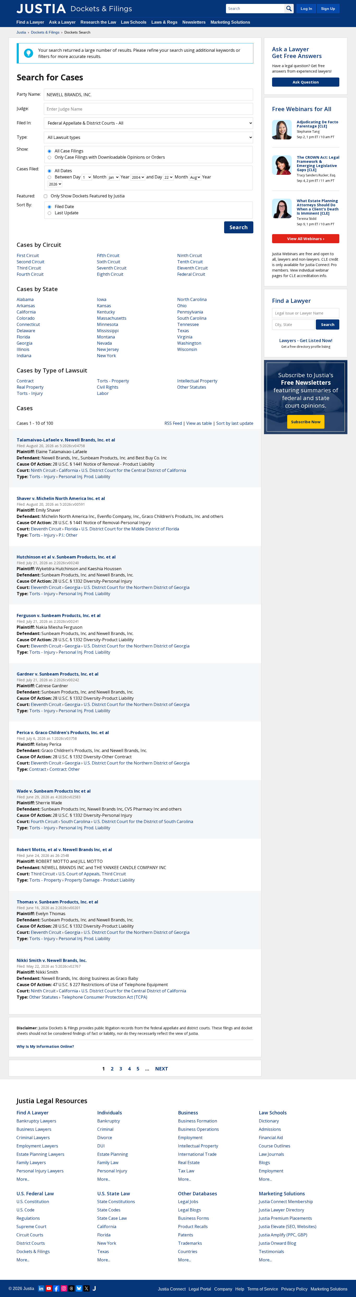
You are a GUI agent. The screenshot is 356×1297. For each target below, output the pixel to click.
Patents (185, 1235)
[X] (86, 1288)
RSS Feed (173, 423)
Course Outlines (274, 1146)
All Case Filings (69, 151)
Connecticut (28, 324)
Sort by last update (234, 423)
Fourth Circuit (30, 274)
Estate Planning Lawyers (40, 1154)
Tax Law (186, 1171)
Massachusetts (111, 318)
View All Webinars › (305, 238)
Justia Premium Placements (285, 1218)
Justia (28, 1288)
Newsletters (194, 22)
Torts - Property (113, 381)
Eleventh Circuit (192, 268)
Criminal (105, 1129)
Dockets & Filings (33, 1251)
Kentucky (106, 312)
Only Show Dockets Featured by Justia (88, 196)
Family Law (107, 1162)
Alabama (25, 299)
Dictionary (269, 1121)
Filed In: (24, 123)
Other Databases (197, 1193)
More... (22, 1179)
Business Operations (198, 1129)
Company (223, 1289)
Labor (103, 393)
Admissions (270, 1129)
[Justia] (41, 8)
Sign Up (328, 9)
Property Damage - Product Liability (100, 880)
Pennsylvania (190, 312)
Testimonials (271, 1251)
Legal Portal (200, 1289)
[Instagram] (64, 1288)
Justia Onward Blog (277, 1243)
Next (161, 1068)
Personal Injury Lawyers (40, 1171)
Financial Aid (271, 1137)
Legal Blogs (189, 1210)
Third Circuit (29, 268)
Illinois (23, 349)
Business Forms (193, 1218)
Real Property (30, 387)
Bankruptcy (108, 1121)
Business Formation (197, 1121)
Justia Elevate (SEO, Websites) (287, 1226)
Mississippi (108, 330)
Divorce (104, 1137)
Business (188, 1112)
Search (239, 227)
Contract (25, 381)
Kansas (104, 306)
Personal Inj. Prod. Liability (84, 476)
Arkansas (26, 306)
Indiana (24, 355)
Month (99, 177)
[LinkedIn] (41, 1288)
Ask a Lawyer (63, 22)
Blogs (264, 1162)
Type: (22, 137)
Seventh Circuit (111, 268)
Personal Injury (112, 1171)
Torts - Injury (30, 393)
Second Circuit (30, 262)
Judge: (23, 108)
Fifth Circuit (108, 255)
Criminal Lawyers (33, 1137)
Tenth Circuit (190, 262)
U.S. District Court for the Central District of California (133, 470)
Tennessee (188, 324)
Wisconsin (187, 349)
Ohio (182, 306)
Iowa (101, 299)
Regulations (28, 1218)
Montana (106, 337)
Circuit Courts (29, 1235)
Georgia (24, 343)
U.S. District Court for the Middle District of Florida (130, 529)
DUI (101, 1146)
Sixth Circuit (108, 262)
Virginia (184, 337)
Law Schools (133, 22)
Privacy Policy (294, 1289)
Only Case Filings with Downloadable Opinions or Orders (110, 157)
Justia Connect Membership (286, 1201)
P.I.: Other (68, 535)
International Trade (197, 1154)
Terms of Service (262, 1289)
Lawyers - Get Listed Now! (305, 340)
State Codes (108, 1210)
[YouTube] (49, 1288)
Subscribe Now (306, 421)
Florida (23, 337)
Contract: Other (65, 769)
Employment (190, 1137)
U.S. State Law (113, 1193)
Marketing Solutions (230, 22)
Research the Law (98, 22)
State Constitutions (116, 1201)
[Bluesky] (79, 1288)
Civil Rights (107, 387)
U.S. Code (25, 1210)
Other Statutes (191, 387)
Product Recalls (193, 1226)
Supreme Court (31, 1226)
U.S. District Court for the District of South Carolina (143, 821)
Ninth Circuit (189, 255)
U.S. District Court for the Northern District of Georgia (136, 587)
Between (63, 177)
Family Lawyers (31, 1162)
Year (125, 177)
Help (239, 1289)
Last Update (66, 213)
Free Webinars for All (301, 108)
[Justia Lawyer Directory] (94, 1288)
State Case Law (112, 1218)
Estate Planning (112, 1154)
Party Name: (29, 94)
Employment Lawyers (37, 1146)
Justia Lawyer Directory (281, 1210)
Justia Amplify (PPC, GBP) (283, 1235)
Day (77, 177)
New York (106, 355)
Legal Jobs (188, 1201)
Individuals (109, 1112)
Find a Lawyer (30, 22)
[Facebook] (56, 1288)
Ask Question (306, 82)
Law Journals (271, 1154)
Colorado (26, 318)
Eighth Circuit (110, 274)
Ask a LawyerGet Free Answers (297, 52)
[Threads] (71, 1288)
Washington (189, 343)
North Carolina (192, 299)
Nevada (104, 343)
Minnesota (107, 324)
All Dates (63, 171)
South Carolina (191, 318)
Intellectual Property (197, 381)
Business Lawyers (33, 1129)
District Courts (30, 1243)
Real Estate (189, 1162)
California (26, 312)
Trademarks (190, 1243)
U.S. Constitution (32, 1201)
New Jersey (108, 349)
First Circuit (28, 255)
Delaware (26, 330)
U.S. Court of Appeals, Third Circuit (92, 874)
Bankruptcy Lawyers (36, 1121)
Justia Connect (172, 1289)
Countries (187, 1251)
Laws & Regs (164, 22)
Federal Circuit (191, 274)
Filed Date (64, 206)
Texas (183, 330)
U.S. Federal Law (35, 1193)
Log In (306, 9)
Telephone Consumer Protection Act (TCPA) (104, 997)
